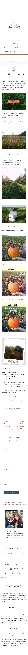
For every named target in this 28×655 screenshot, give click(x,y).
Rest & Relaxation (12, 62)
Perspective (21, 62)
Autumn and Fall (14, 409)
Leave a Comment (20, 77)
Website (6, 484)
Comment (7, 449)
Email (6, 477)
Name (6, 469)
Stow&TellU (14, 25)
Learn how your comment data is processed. (13, 504)
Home (4, 62)
